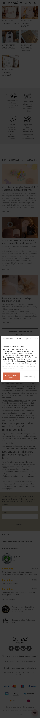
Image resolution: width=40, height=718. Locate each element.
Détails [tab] (18, 339)
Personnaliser (27, 377)
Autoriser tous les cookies (11, 376)
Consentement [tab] (7, 339)
